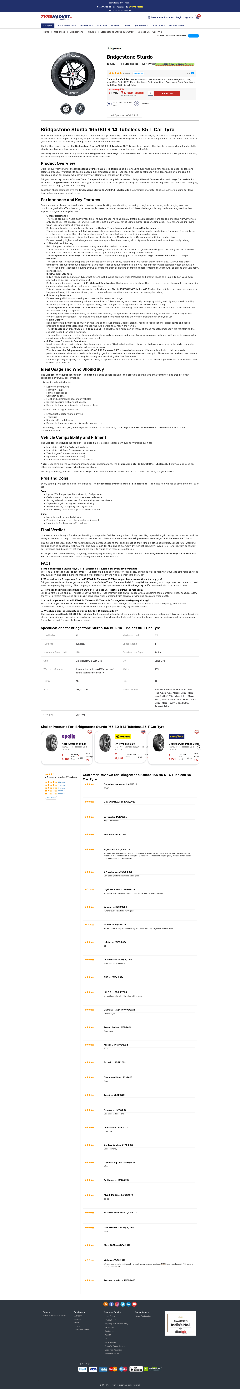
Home (46, 31)
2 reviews (61, 785)
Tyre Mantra (140, 25)
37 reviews (126, 73)
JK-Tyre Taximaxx (125, 743)
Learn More (193, 36)
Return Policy (110, 1327)
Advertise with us (112, 1354)
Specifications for (100, 628)
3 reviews (61, 794)
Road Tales (157, 25)
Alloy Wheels (86, 25)
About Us (108, 1335)
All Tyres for (124, 115)
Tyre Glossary (110, 1342)
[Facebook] (111, 1304)
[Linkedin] (128, 1304)
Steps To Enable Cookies (115, 1346)
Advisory (78, 1316)
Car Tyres (47, 25)
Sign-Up (188, 17)
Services (115, 25)
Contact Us (109, 1331)
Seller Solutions (177, 25)
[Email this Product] (192, 73)
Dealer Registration (143, 1316)
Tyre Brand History (81, 1330)
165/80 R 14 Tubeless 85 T (74, 747)
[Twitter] (122, 1304)
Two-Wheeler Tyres (66, 25)
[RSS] (105, 1304)
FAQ (106, 1339)
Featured (78, 1319)
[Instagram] (117, 1304)
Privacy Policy (110, 1320)
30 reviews (62, 782)
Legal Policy (110, 1316)
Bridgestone (76, 31)
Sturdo (92, 31)
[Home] (56, 17)
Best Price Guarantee (113, 1350)
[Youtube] (134, 1304)
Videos (77, 1326)
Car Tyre (65, 749)
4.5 (46, 777)
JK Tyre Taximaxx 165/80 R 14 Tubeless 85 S (136, 747)
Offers (126, 25)
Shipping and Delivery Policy (116, 1324)
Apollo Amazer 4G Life (74, 743)
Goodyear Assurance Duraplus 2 (187, 743)
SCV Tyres (102, 25)
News (76, 1323)
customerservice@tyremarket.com (54, 1315)
